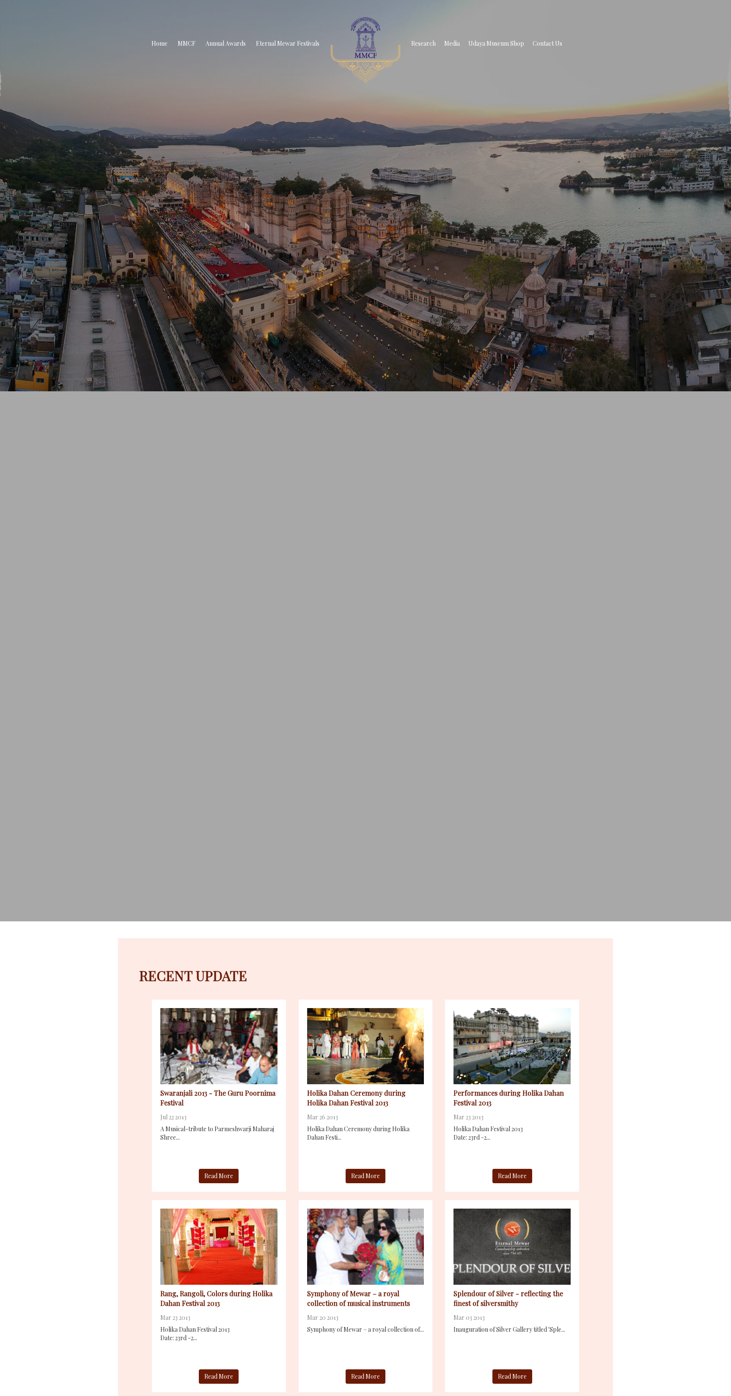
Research (423, 43)
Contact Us (547, 43)
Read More (218, 1176)
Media (452, 43)
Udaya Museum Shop (496, 43)
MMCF (186, 43)
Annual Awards (226, 43)
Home (159, 43)
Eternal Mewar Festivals (287, 43)
